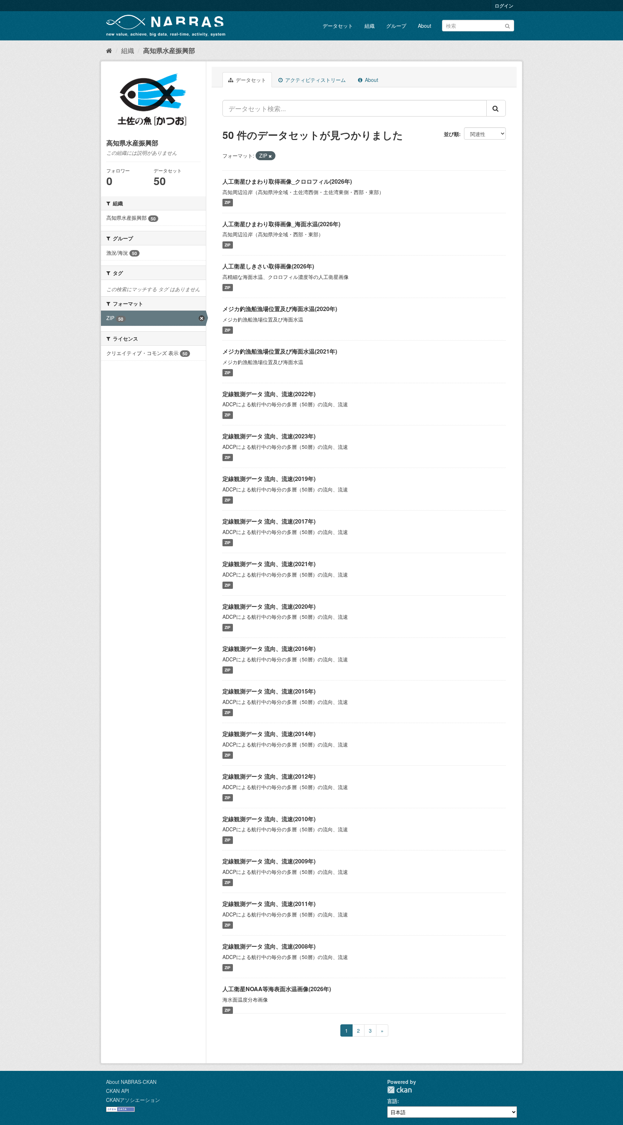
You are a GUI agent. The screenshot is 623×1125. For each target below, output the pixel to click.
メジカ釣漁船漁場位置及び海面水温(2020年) (279, 309)
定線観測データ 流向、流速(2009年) (268, 861)
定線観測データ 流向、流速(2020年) (268, 606)
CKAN (399, 1090)
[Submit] (507, 25)
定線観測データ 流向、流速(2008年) (268, 946)
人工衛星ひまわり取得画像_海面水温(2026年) (281, 224)
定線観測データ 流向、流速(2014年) (268, 734)
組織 (369, 25)
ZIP (227, 202)
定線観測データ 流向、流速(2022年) (268, 394)
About (424, 25)
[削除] (270, 156)
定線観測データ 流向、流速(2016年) (268, 648)
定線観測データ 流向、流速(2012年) (268, 776)
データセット (338, 25)
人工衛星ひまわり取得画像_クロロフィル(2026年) (287, 181)
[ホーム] (109, 50)
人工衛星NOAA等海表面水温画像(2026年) (276, 989)
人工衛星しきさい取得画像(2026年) (268, 266)
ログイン (504, 5)
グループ (396, 25)
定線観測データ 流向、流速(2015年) (268, 691)
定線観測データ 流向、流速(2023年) (268, 436)
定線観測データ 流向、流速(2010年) (268, 819)
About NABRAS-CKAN (131, 1081)
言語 (392, 1100)
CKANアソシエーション (133, 1099)
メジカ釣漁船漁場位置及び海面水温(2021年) (279, 351)
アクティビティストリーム (315, 79)
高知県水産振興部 (169, 50)
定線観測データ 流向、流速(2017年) (268, 521)
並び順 (451, 133)
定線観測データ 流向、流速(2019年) (268, 478)
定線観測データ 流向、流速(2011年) (268, 903)
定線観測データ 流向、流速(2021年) (268, 564)
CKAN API (117, 1090)
